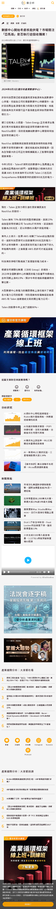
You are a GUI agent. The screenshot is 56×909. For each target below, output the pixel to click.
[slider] (21, 572)
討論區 (24, 23)
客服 (17, 23)
